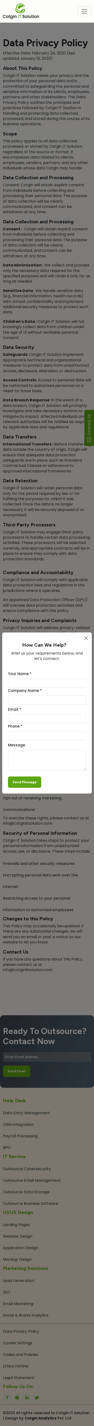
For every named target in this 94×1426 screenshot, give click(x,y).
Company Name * (25, 690)
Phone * (15, 726)
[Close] (86, 638)
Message (16, 745)
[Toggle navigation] (84, 11)
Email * (14, 709)
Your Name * (20, 673)
